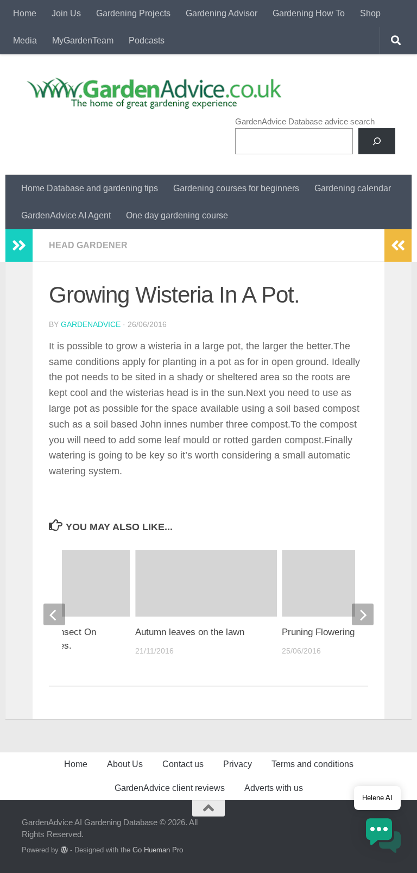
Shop (370, 13)
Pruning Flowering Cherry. (334, 632)
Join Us (66, 13)
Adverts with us (273, 788)
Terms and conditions (312, 764)
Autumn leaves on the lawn (189, 632)
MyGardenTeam (82, 40)
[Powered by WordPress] (64, 849)
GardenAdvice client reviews (170, 788)
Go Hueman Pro (157, 850)
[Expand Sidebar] (19, 245)
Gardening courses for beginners (236, 188)
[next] (363, 614)
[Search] (376, 141)
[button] (383, 837)
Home (24, 13)
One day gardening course (177, 215)
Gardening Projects (133, 13)
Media (25, 40)
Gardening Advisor (221, 13)
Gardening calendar (352, 188)
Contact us (183, 764)
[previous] (54, 614)
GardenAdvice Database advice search (305, 121)
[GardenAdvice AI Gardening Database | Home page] (153, 93)
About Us (125, 764)
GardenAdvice (91, 324)
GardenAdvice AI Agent (66, 215)
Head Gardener (88, 245)
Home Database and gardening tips (89, 188)
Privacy (237, 764)
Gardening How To (309, 13)
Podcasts (147, 40)
